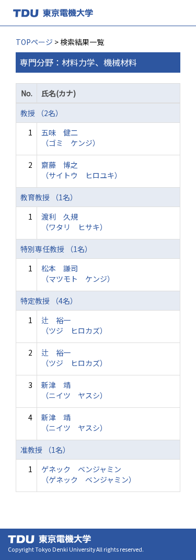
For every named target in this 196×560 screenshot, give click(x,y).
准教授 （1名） (45, 449)
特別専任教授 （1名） (56, 249)
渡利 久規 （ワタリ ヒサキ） (74, 221)
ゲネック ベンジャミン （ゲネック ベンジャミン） (88, 474)
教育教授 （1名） (48, 197)
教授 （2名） (41, 113)
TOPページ (34, 42)
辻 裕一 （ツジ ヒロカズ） (74, 325)
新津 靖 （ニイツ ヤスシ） (74, 390)
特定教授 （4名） (48, 300)
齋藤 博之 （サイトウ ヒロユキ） (81, 169)
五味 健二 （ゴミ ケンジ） (70, 137)
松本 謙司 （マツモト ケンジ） (77, 273)
